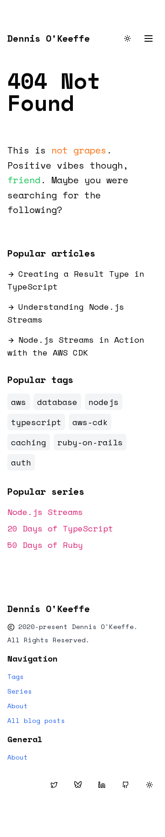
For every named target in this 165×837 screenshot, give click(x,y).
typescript (36, 422)
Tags (15, 676)
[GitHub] (125, 785)
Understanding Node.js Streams (65, 313)
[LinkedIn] (102, 785)
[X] (54, 785)
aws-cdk (90, 422)
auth (21, 462)
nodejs (103, 402)
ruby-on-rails (90, 442)
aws (18, 402)
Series (19, 691)
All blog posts (36, 720)
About (17, 706)
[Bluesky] (78, 785)
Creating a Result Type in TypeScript (75, 280)
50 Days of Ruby (45, 545)
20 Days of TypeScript (60, 528)
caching (28, 442)
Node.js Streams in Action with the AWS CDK (75, 346)
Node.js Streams (45, 512)
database (57, 402)
